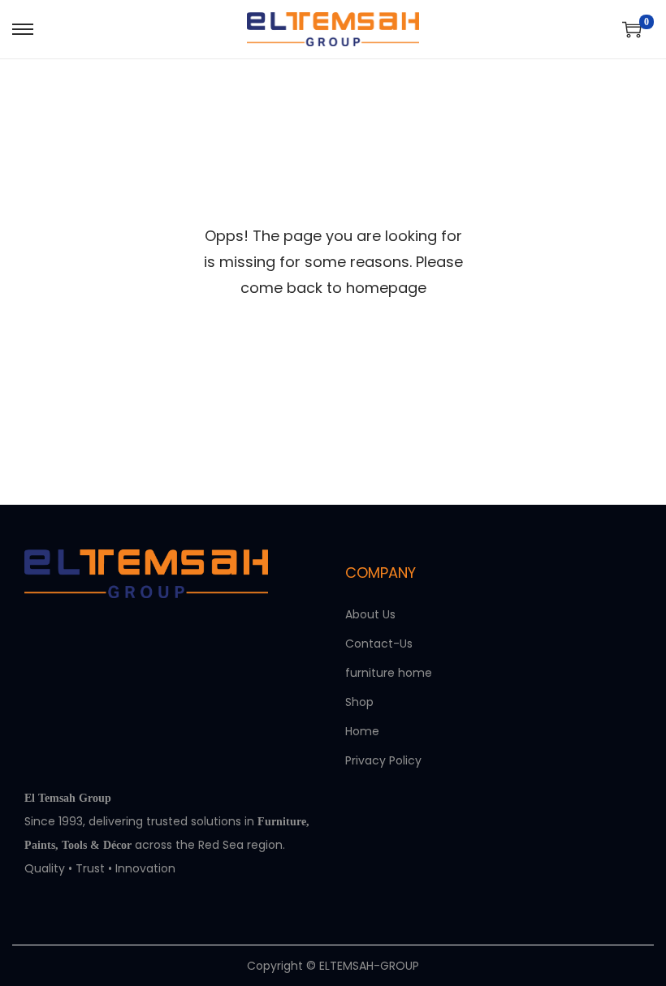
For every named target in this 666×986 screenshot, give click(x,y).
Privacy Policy (383, 760)
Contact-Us (379, 643)
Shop (359, 702)
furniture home (388, 673)
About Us (370, 614)
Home (362, 731)
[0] (632, 29)
